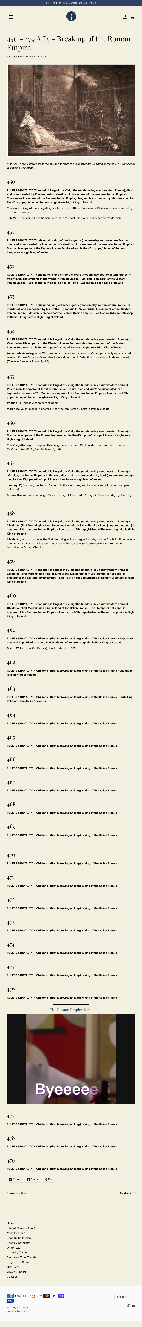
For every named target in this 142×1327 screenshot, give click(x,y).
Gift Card (13, 1267)
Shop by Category (18, 1242)
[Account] (124, 17)
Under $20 (13, 1247)
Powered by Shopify (18, 1311)
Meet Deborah (16, 1233)
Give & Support (16, 1272)
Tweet (17, 1179)
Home (10, 1223)
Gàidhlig (122, 1297)
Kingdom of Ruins (18, 1262)
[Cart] (132, 17)
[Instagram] (128, 1305)
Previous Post (18, 1193)
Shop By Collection (19, 1238)
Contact (12, 1276)
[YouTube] (133, 1305)
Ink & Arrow (23, 1307)
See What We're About (21, 1228)
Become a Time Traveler (22, 1257)
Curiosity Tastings (18, 1252)
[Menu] (11, 17)
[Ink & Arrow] (71, 16)
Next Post (126, 1193)
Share (34, 1179)
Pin (50, 1179)
